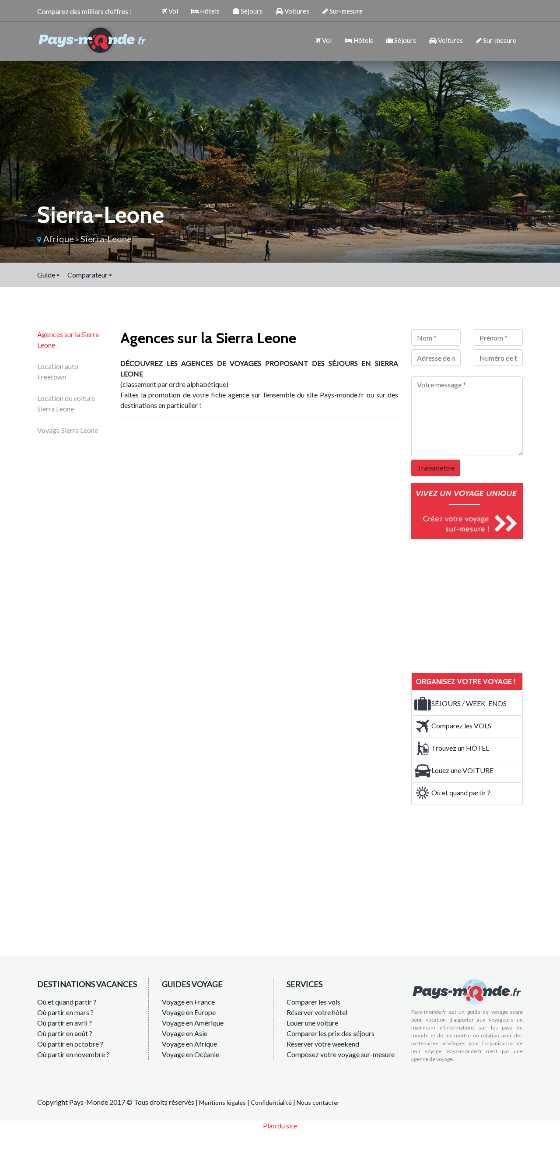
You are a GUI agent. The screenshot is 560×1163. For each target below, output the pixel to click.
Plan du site (280, 1125)
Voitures (296, 11)
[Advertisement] (476, 605)
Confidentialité (271, 1102)
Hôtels (209, 11)
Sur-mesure (345, 11)
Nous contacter (318, 1102)
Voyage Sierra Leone (67, 430)
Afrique (58, 238)
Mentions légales (222, 1102)
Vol (172, 11)
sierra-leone (106, 238)
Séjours (250, 11)
